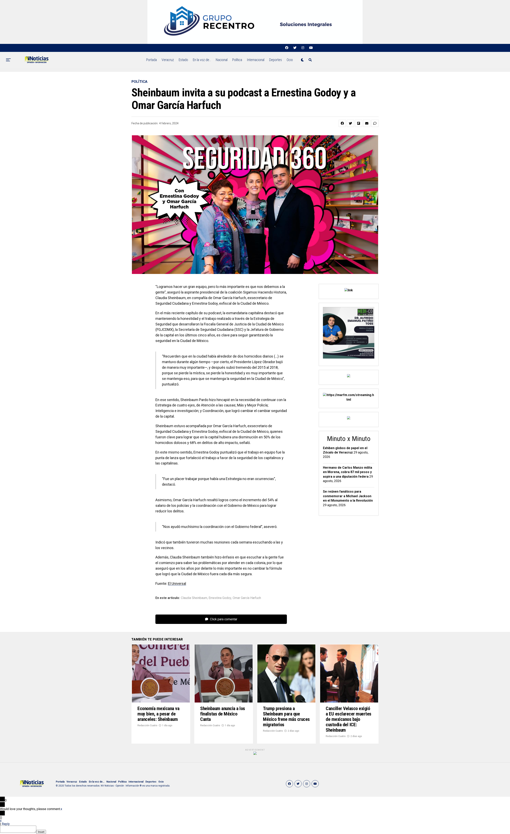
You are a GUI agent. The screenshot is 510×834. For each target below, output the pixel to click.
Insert (41, 831)
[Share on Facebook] (342, 123)
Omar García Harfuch (247, 598)
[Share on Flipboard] (358, 123)
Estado (183, 60)
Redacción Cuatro (147, 725)
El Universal (177, 583)
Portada (151, 60)
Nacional (222, 60)
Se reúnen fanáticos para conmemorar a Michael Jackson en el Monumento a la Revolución (348, 496)
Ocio (290, 60)
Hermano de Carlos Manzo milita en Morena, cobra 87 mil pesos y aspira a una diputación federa (347, 472)
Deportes (275, 60)
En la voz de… (202, 60)
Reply (6, 824)
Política (237, 60)
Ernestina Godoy (220, 598)
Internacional (255, 60)
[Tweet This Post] (350, 123)
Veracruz (168, 60)
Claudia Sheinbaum (194, 598)
